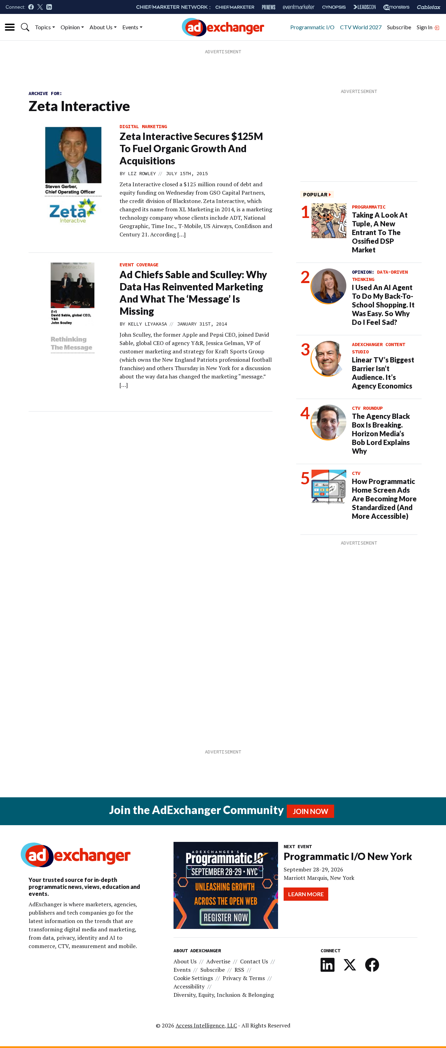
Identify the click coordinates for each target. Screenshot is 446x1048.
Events (130, 27)
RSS (239, 969)
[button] (25, 27)
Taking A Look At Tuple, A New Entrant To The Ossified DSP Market (380, 232)
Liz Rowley (142, 173)
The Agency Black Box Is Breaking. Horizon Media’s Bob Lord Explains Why (381, 433)
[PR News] (268, 7)
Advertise (218, 961)
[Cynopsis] (334, 7)
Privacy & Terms (244, 978)
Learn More (306, 894)
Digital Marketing (143, 126)
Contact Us (254, 961)
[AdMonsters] (396, 7)
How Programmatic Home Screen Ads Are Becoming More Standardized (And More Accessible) (384, 498)
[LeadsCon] (364, 7)
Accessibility (189, 986)
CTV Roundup (367, 408)
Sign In (425, 27)
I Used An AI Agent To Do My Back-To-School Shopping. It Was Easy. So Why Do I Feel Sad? (383, 304)
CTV (356, 473)
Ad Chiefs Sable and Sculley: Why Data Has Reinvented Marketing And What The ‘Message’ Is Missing (193, 292)
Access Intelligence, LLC (206, 1025)
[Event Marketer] (299, 7)
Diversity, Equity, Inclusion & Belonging (224, 995)
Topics (43, 27)
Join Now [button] (310, 811)
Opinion (70, 27)
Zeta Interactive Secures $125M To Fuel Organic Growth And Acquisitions (191, 148)
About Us (101, 27)
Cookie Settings (193, 978)
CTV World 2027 (361, 27)
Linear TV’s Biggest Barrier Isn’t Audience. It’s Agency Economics (383, 372)
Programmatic (368, 207)
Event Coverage (139, 264)
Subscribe (399, 27)
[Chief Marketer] (234, 7)
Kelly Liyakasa (147, 324)
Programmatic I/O (312, 27)
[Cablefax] (428, 7)
